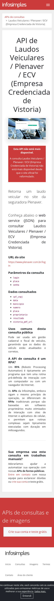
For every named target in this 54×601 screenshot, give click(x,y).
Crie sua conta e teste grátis (27, 532)
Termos (46, 564)
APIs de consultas (14, 17)
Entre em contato (19, 474)
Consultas (20, 564)
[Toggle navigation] (48, 5)
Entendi (27, 595)
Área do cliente (25, 575)
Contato (9, 575)
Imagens (34, 564)
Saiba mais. (40, 591)
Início (8, 564)
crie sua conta (20, 481)
